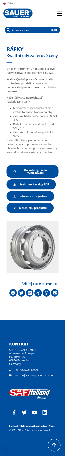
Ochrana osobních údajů (33, 425)
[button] (13, 293)
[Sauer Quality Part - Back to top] (54, 445)
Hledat (53, 29)
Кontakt (13, 425)
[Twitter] (24, 413)
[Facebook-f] (14, 413)
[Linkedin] (45, 413)
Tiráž (52, 425)
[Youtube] (35, 413)
